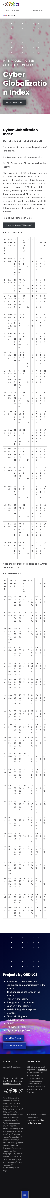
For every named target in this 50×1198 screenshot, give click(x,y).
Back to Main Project (14, 102)
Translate (11, 15)
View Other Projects (14, 1045)
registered (42, 1070)
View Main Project (13, 1038)
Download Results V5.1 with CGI (19, 225)
